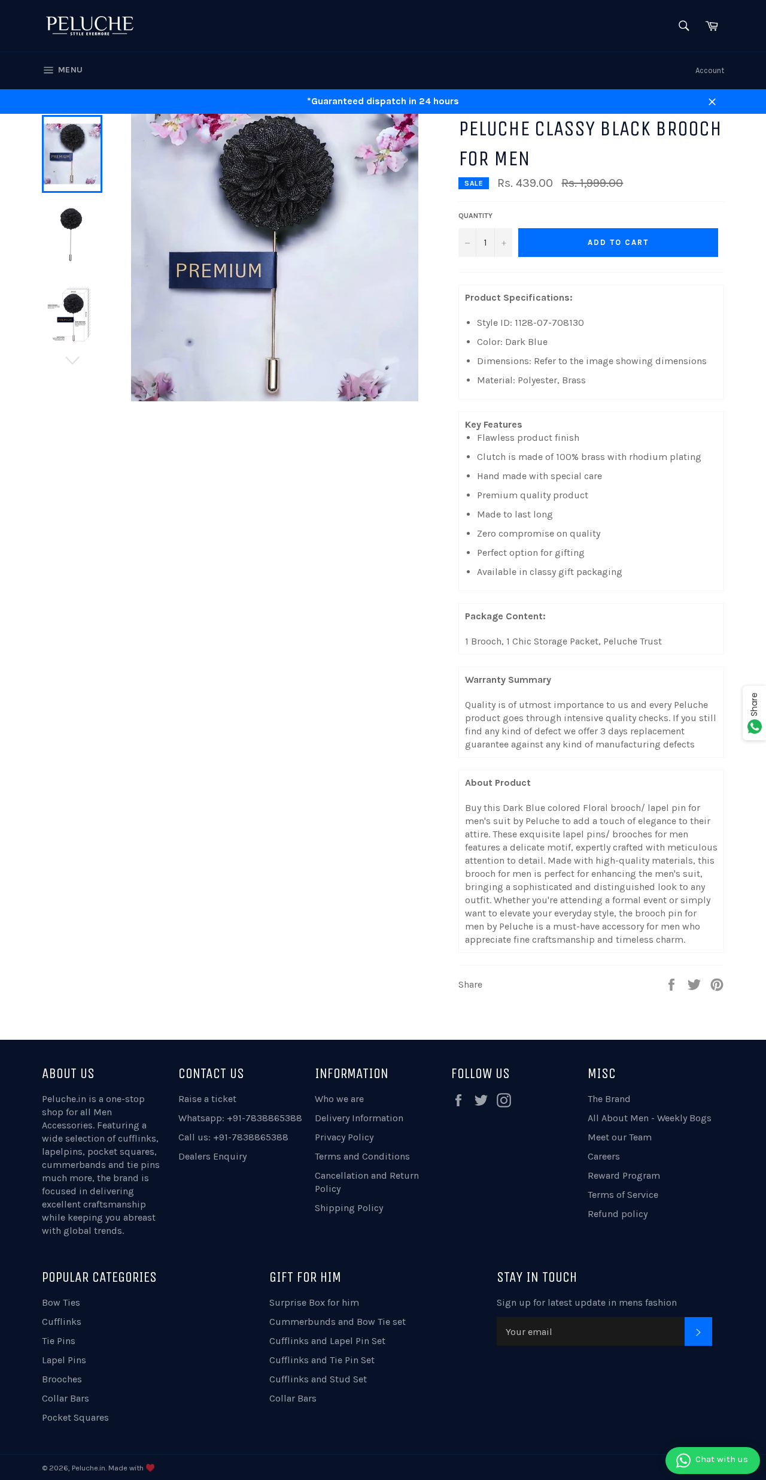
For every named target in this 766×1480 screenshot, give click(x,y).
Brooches (62, 1379)
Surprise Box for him (314, 1302)
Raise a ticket (207, 1098)
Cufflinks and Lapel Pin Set (327, 1340)
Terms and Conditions (362, 1156)
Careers (604, 1156)
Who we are (339, 1098)
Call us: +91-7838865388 (233, 1137)
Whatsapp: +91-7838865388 (240, 1118)
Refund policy (618, 1213)
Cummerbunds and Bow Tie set (337, 1321)
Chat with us (721, 1459)
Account (709, 70)
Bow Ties (61, 1302)
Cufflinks (61, 1321)
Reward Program (624, 1175)
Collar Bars (65, 1398)
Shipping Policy (349, 1207)
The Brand (609, 1098)
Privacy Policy (344, 1137)
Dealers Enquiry (212, 1156)
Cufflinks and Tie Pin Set (322, 1360)
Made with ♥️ (131, 1467)
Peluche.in (64, 1098)
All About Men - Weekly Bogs (650, 1118)
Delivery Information (359, 1118)
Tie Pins (58, 1340)
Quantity (475, 215)
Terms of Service (623, 1194)
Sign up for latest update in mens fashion (587, 1302)
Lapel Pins (64, 1360)
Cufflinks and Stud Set (318, 1379)
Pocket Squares (75, 1417)
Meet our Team (620, 1137)
